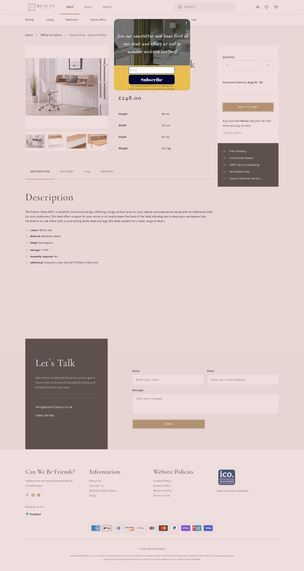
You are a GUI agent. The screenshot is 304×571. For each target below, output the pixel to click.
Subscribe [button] (152, 79)
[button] (186, 23)
